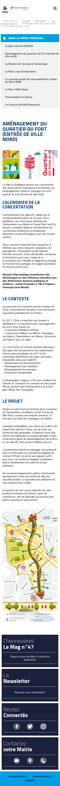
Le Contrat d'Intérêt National (22, 105)
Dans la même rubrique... (26, 38)
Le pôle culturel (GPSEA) (19, 46)
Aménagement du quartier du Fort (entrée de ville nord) (32, 55)
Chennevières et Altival (18, 97)
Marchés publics (17, 776)
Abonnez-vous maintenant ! (30, 692)
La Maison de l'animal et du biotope (26, 64)
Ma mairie (40, 21)
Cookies (30, 780)
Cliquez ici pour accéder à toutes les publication (30, 658)
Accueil (26, 21)
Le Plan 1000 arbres (16, 89)
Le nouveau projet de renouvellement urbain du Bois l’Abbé (31, 80)
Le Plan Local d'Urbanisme (20, 71)
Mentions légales (42, 776)
